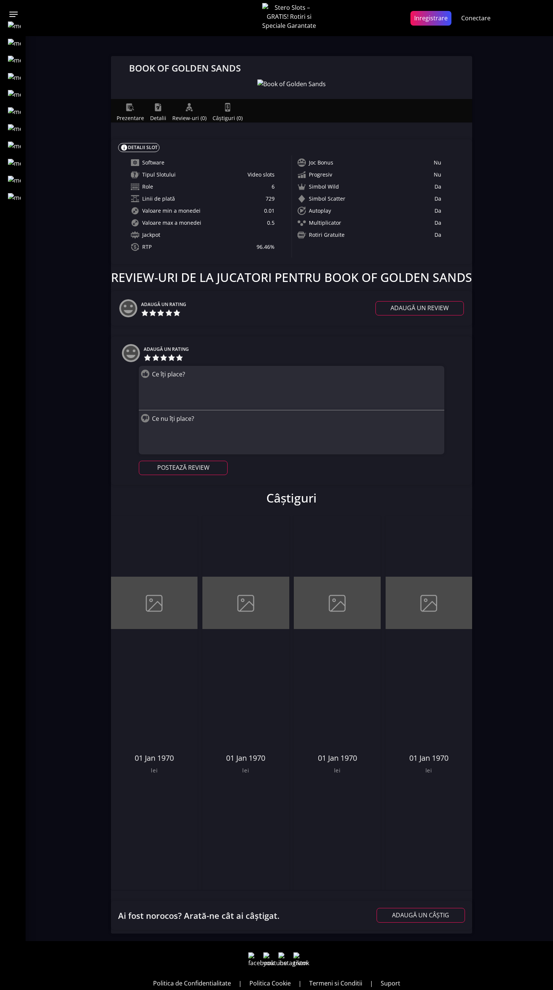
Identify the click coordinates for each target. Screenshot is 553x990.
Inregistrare (431, 18)
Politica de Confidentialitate (192, 983)
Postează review (183, 467)
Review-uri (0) (189, 117)
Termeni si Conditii (335, 983)
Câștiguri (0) (228, 117)
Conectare (476, 18)
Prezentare (130, 117)
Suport (390, 983)
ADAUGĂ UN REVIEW (419, 308)
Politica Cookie (270, 983)
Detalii (158, 117)
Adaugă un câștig (420, 915)
